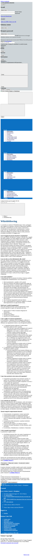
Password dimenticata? (6, 16)
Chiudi (2, 51)
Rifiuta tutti (13, 463)
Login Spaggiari (8, 41)
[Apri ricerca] (20, 98)
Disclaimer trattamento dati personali (9, 543)
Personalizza (4, 463)
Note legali (6, 520)
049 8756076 (9, 495)
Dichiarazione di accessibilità (11, 524)
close (2, 117)
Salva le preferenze (12, 482)
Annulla (3, 89)
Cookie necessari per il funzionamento (10, 476)
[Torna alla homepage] (16, 91)
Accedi (2, 4)
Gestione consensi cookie (10, 529)
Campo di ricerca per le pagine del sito (10, 201)
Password (17, 13)
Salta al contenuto (5, 1)
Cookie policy (7, 519)
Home (5, 216)
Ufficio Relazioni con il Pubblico (12, 523)
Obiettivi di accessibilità (9, 526)
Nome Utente (18, 11)
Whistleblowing (7, 527)
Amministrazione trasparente (10, 530)
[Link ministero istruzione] (7, 2)
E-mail (16, 35)
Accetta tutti (24, 463)
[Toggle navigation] (13, 110)
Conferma (8, 89)
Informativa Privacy (8, 522)
